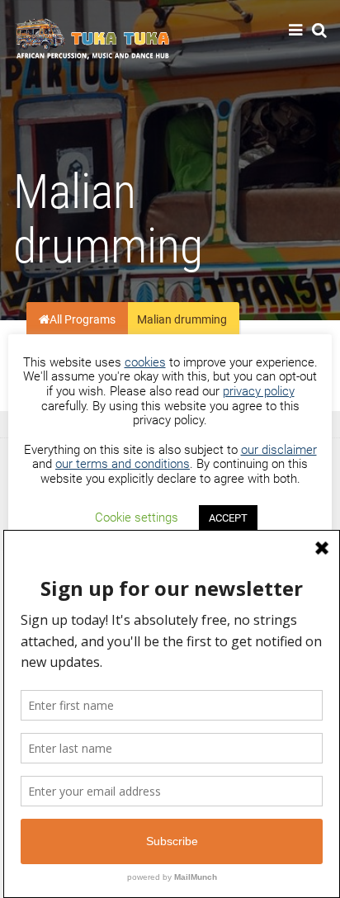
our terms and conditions (122, 463)
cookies (145, 362)
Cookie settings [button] (136, 517)
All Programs (83, 321)
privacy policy (259, 391)
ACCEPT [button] (228, 518)
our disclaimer (279, 449)
